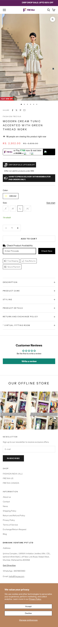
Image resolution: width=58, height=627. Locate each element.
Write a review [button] (29, 361)
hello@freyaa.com (16, 576)
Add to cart (29, 239)
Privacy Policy (9, 520)
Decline (28, 613)
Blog (5, 534)
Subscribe (13, 458)
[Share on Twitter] (16, 110)
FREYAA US (8, 478)
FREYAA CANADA (11, 483)
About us (7, 497)
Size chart (50, 203)
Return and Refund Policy (14, 515)
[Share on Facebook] (12, 110)
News (5, 506)
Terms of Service (10, 525)
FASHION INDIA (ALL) (13, 473)
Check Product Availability (20, 245)
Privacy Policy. (35, 599)
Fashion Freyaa (12, 116)
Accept (28, 606)
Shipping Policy (9, 511)
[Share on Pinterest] (20, 110)
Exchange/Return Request (14, 529)
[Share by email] (24, 110)
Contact (6, 501)
